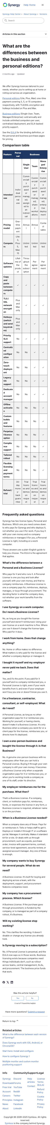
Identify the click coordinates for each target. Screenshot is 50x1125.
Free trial (6, 1087)
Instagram (18, 1100)
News (5, 1104)
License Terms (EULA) (41, 1081)
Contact (31, 1086)
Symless (9, 1123)
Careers (6, 1095)
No (32, 998)
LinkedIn (17, 1108)
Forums (17, 1083)
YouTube (17, 1087)
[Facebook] (3, 982)
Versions (43, 14)
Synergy (6, 1078)
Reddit (16, 1091)
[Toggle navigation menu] (43, 5)
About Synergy (30, 14)
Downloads (7, 1083)
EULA (13, 132)
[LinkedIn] (12, 982)
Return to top (9, 1021)
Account (6, 1091)
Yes (17, 998)
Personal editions (11, 98)
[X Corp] (8, 982)
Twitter (16, 1095)
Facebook (18, 1104)
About (5, 1108)
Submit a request (36, 1011)
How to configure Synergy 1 (16, 1056)
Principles (7, 1100)
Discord (17, 1078)
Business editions (11, 113)
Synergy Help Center (11, 14)
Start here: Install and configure (18, 1051)
